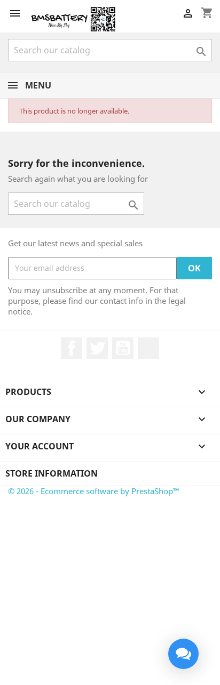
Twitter (97, 348)
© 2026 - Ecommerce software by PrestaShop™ (93, 491)
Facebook (71, 348)
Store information (51, 473)
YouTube (122, 348)
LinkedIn (148, 348)
